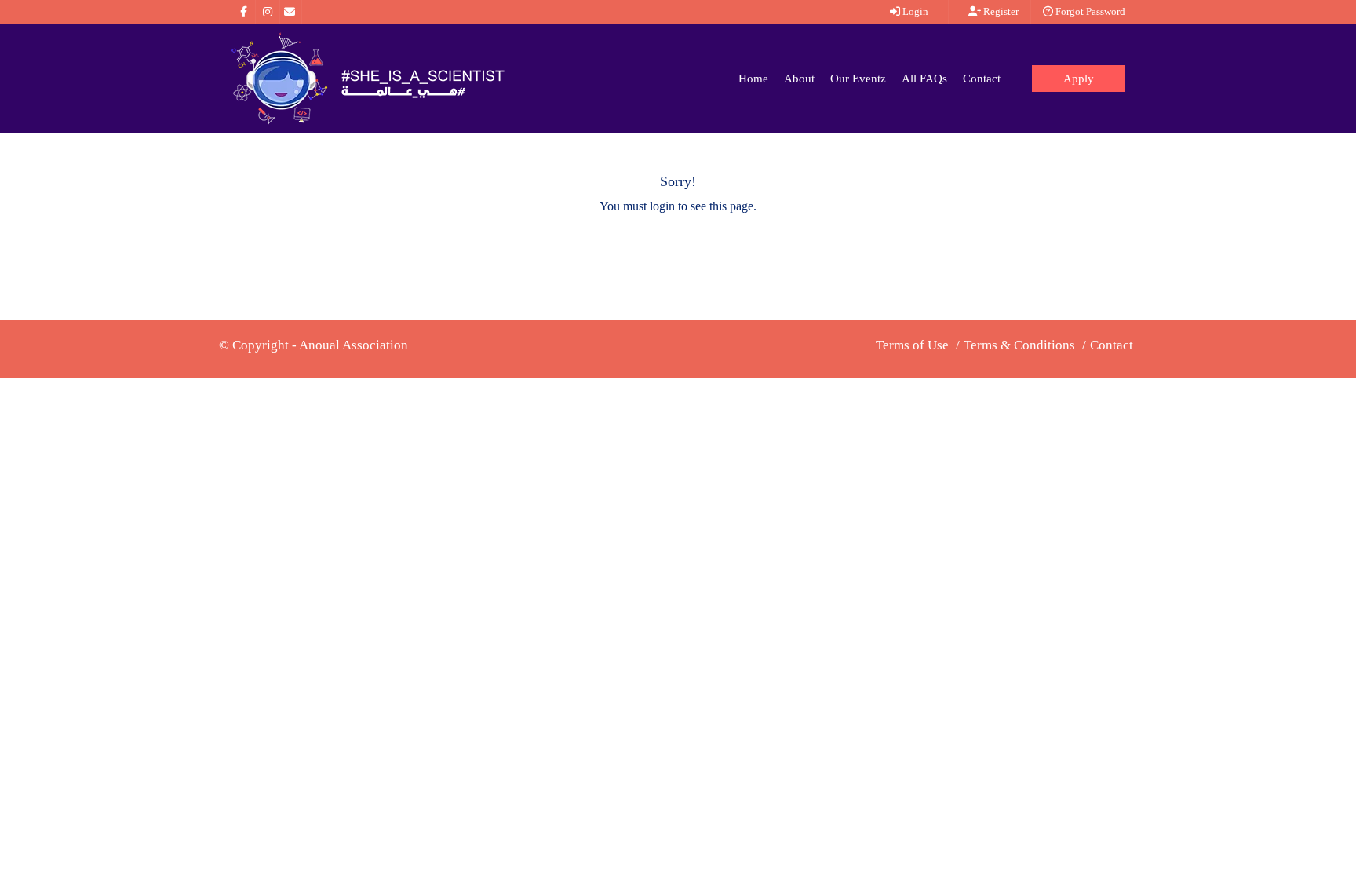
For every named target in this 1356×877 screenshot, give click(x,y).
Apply (1078, 78)
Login (914, 11)
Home (753, 78)
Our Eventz (858, 78)
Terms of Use (912, 345)
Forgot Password (1089, 11)
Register (1000, 11)
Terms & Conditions (1019, 345)
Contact (982, 78)
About (799, 78)
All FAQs (924, 78)
